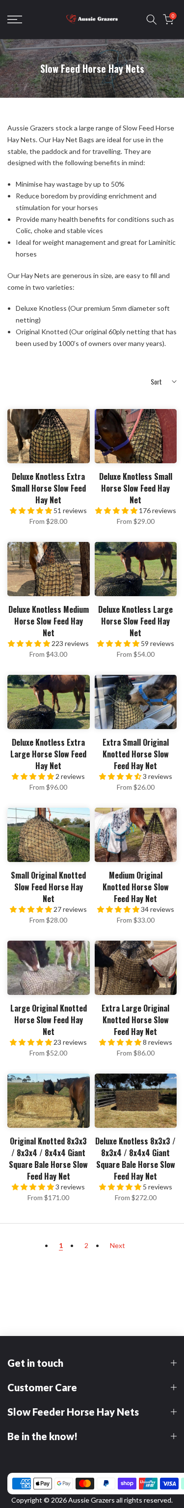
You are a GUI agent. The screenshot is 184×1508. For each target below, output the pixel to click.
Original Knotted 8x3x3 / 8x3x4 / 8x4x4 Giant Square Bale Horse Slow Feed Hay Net (48, 1158)
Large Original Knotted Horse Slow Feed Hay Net (48, 1019)
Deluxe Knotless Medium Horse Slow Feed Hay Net (48, 621)
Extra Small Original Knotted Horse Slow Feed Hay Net (136, 754)
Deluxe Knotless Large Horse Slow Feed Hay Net (135, 621)
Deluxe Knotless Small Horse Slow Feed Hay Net (135, 488)
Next (117, 1245)
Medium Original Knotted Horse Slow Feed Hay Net (136, 887)
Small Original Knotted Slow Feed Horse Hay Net (48, 887)
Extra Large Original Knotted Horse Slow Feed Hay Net (135, 1019)
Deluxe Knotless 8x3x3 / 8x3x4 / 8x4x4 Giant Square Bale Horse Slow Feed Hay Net (135, 1158)
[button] (31, 510)
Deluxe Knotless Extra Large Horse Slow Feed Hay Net (48, 754)
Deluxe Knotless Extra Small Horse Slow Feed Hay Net (48, 488)
